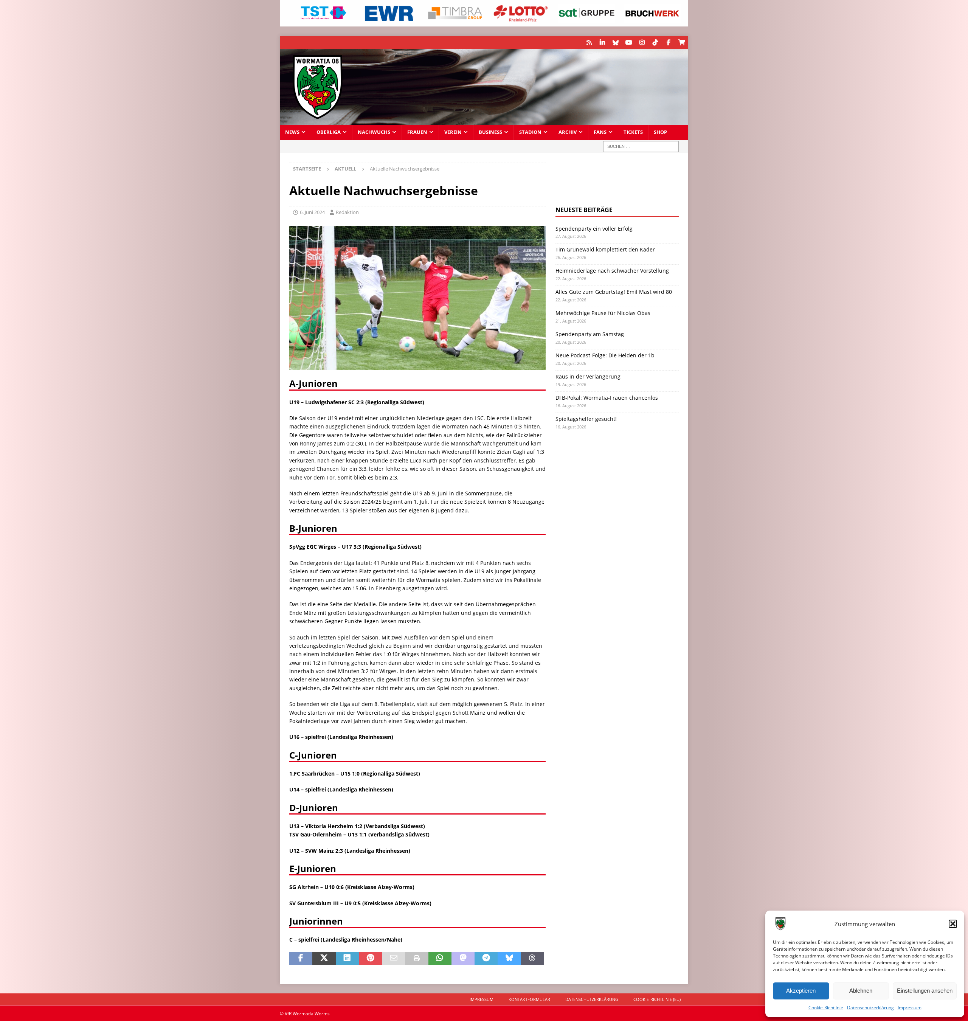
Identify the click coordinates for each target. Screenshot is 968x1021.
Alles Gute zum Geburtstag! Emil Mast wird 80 (613, 291)
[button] (953, 924)
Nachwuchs (374, 132)
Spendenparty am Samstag (589, 334)
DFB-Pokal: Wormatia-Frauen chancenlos (606, 397)
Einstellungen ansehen (924, 990)
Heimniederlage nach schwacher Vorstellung (612, 270)
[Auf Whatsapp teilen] (439, 958)
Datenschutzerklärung (870, 1007)
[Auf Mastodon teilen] (463, 958)
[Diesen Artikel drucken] (416, 958)
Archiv (567, 132)
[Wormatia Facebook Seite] (668, 42)
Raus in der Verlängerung (588, 376)
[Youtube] (628, 42)
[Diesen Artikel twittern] (323, 958)
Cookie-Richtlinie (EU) (657, 999)
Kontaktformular (529, 999)
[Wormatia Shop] (681, 42)
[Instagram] (641, 42)
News (292, 132)
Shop (660, 132)
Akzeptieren (801, 990)
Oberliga (328, 132)
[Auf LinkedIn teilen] (347, 958)
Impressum (909, 1007)
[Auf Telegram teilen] (486, 958)
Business (490, 132)
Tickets (633, 132)
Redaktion (347, 212)
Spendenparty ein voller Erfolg (594, 228)
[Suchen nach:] (641, 146)
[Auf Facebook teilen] (300, 958)
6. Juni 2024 (312, 212)
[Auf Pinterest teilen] (370, 958)
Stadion (530, 132)
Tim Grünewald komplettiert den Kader (605, 249)
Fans (600, 132)
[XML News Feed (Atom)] (589, 42)
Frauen (417, 132)
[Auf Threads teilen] (532, 958)
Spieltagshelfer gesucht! (586, 418)
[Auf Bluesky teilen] (509, 958)
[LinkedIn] (602, 42)
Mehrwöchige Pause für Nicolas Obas (602, 313)
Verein (453, 132)
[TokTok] (655, 42)
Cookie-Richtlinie (825, 1007)
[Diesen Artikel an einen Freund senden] (393, 958)
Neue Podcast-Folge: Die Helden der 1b (605, 355)
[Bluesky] (615, 42)
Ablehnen (860, 990)
